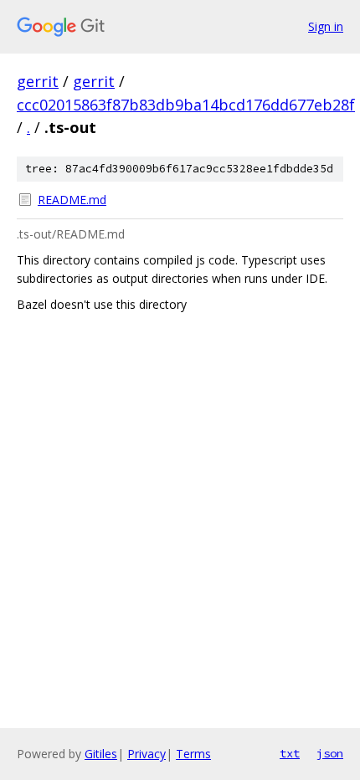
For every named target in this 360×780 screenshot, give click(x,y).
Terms (193, 754)
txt (290, 753)
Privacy (146, 754)
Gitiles (101, 754)
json (329, 753)
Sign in (325, 26)
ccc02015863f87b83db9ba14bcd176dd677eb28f (186, 105)
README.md (72, 200)
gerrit (38, 81)
